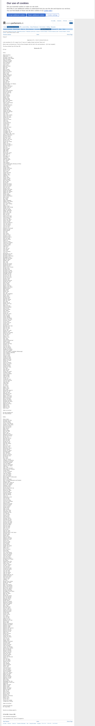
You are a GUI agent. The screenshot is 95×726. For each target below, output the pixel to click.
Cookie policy (49, 723)
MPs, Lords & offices (24, 27)
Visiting (48, 27)
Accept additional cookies (16, 15)
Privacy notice (44, 723)
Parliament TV (55, 29)
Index (38, 34)
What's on (23, 29)
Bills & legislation (30, 29)
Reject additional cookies (36, 15)
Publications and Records (30, 31)
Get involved (42, 27)
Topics (64, 29)
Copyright (39, 723)
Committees (37, 29)
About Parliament (34, 27)
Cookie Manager (55, 723)
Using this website (32, 723)
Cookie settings (52, 15)
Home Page (70, 34)
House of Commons (7, 29)
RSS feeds (65, 20)
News (60, 29)
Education (53, 27)
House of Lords (16, 29)
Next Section (6, 721)
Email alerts (59, 20)
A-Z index (4, 723)
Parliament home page (12, 31)
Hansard (37, 31)
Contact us (71, 20)
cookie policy (48, 10)
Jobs (27, 723)
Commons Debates (43, 31)
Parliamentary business (12, 27)
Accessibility (53, 20)
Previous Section (7, 34)
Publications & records (46, 29)
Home (4, 27)
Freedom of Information (21, 723)
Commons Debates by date (53, 31)
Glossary (9, 723)
